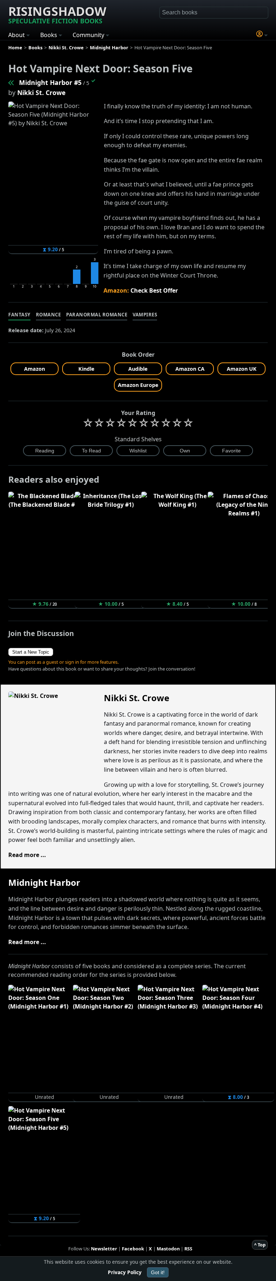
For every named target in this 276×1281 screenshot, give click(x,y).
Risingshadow (57, 14)
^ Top (260, 1244)
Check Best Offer (154, 290)
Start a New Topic (30, 652)
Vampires (145, 314)
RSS (188, 1248)
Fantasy (19, 314)
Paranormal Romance (96, 314)
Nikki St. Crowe (41, 92)
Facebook (133, 1248)
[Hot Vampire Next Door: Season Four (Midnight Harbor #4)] (11, 82)
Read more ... (27, 855)
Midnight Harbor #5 (50, 82)
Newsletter (104, 1248)
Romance (48, 314)
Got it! (158, 1272)
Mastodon (168, 1248)
